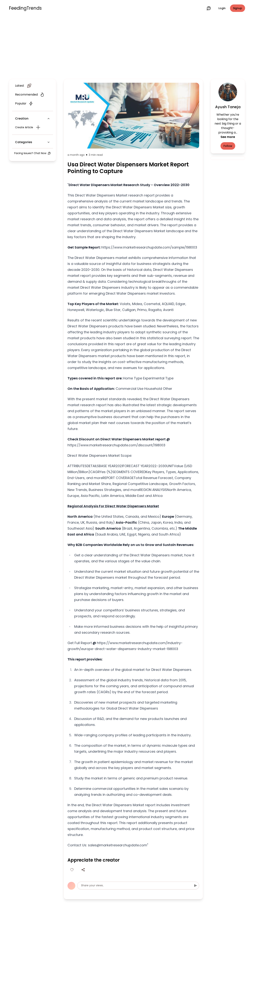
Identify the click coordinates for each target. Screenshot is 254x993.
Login (222, 8)
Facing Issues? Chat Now (30, 153)
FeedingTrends (25, 8)
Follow (228, 146)
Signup (237, 8)
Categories (23, 142)
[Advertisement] (127, 47)
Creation (21, 118)
